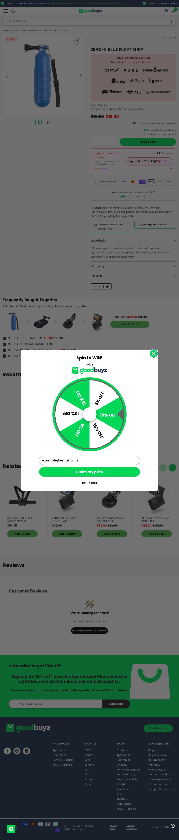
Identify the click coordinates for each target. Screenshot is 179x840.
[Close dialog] (154, 353)
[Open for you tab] (11, 829)
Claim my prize (89, 471)
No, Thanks (89, 482)
